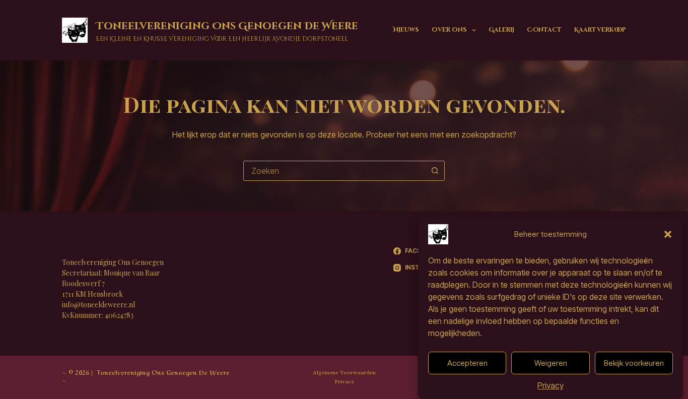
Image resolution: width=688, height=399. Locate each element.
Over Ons (449, 30)
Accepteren (467, 363)
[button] (668, 234)
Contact (544, 30)
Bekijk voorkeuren (634, 363)
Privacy (550, 385)
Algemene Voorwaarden (344, 372)
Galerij (501, 30)
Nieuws (406, 30)
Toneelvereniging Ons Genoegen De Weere (227, 26)
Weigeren (550, 363)
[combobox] (334, 171)
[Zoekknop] (434, 170)
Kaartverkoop (600, 30)
